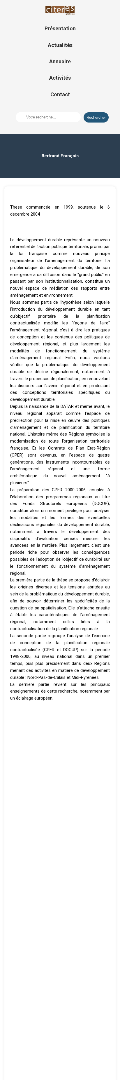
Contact (60, 94)
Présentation (60, 28)
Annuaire (60, 61)
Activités (60, 78)
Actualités (60, 45)
